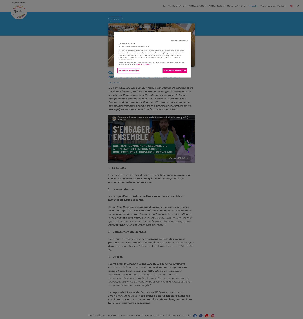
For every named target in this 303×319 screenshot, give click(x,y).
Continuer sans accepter (180, 40)
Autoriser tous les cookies (175, 71)
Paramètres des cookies (129, 71)
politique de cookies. (143, 64)
